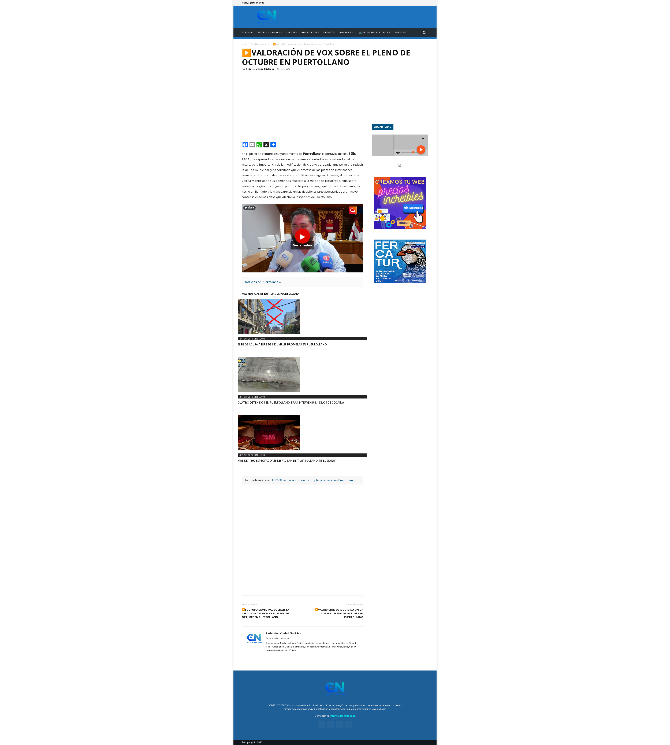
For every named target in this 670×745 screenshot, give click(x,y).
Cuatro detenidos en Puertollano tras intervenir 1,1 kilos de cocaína (291, 402)
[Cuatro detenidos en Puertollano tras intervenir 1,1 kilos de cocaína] (302, 374)
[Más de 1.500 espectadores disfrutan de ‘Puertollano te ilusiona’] (302, 432)
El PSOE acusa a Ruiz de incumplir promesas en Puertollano (282, 344)
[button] (424, 32)
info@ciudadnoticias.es (342, 715)
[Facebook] (413, 3)
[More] (269, 127)
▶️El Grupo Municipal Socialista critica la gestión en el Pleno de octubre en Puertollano (265, 613)
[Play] (302, 238)
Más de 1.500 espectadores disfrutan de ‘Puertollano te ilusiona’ (287, 461)
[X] (422, 3)
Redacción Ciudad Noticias (260, 69)
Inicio (244, 44)
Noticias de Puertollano (252, 338)
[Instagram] (418, 3)
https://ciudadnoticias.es (277, 638)
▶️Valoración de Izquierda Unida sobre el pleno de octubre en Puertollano (339, 613)
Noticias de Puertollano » (263, 282)
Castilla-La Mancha (260, 44)
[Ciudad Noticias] (267, 17)
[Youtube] (426, 3)
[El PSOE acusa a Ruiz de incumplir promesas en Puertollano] (302, 316)
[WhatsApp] (261, 127)
